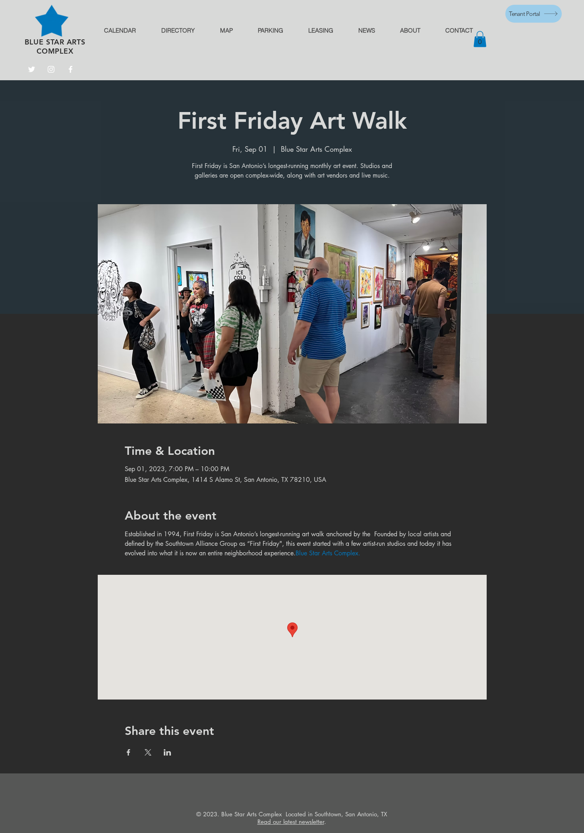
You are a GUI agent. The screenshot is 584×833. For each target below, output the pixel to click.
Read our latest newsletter (290, 821)
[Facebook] (70, 69)
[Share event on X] (148, 752)
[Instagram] (51, 69)
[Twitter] (31, 69)
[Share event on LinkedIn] (167, 752)
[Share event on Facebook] (128, 752)
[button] (480, 39)
